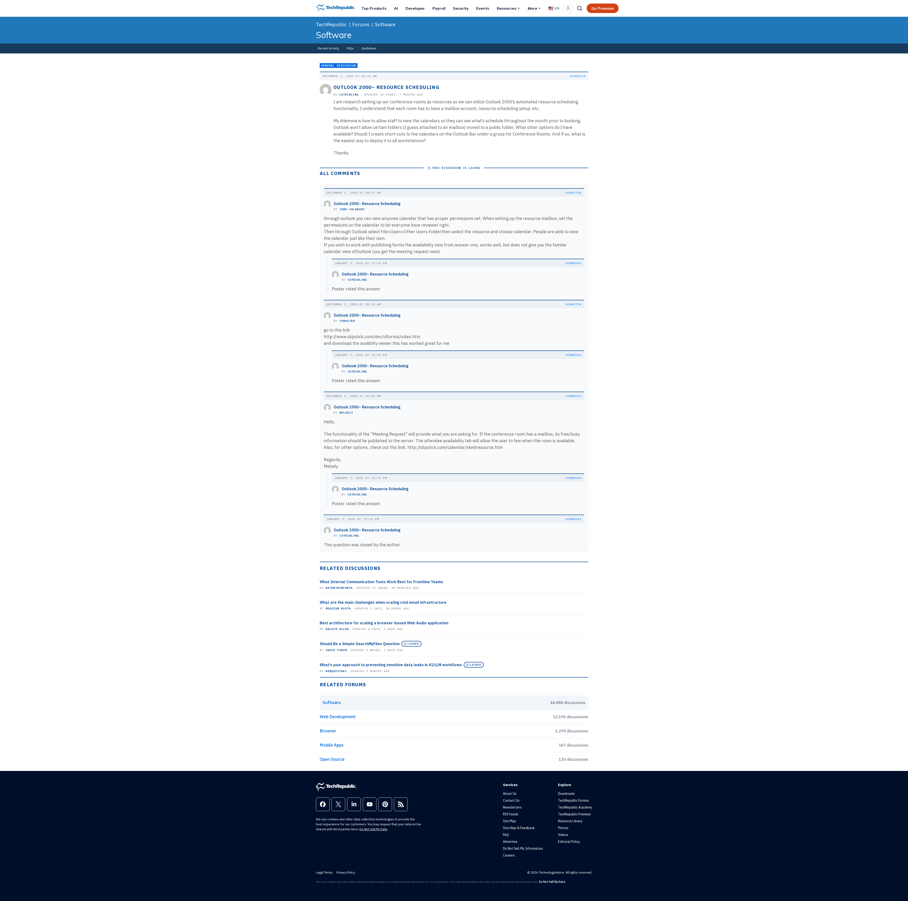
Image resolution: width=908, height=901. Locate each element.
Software (385, 24)
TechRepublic (331, 24)
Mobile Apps (332, 745)
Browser (328, 731)
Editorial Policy (569, 842)
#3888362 (573, 355)
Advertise (510, 842)
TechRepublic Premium (574, 814)
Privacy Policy (345, 872)
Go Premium (602, 8)
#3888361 (573, 519)
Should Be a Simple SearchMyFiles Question (360, 643)
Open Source (332, 759)
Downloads (566, 794)
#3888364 (573, 478)
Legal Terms (324, 872)
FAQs (350, 48)
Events (482, 8)
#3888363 (573, 263)
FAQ (506, 835)
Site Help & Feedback (519, 828)
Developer (415, 8)
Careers (509, 855)
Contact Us (511, 800)
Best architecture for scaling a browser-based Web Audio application (384, 623)
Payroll (438, 8)
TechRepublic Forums (573, 800)
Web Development (338, 716)
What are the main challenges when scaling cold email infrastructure (383, 602)
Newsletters (512, 807)
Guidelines (369, 48)
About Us (509, 794)
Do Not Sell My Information (523, 848)
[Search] (579, 8)
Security (461, 8)
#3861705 (573, 192)
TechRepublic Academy (575, 807)
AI (396, 8)
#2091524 (577, 76)
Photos (563, 828)
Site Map (509, 821)
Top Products (374, 8)
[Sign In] (568, 8)
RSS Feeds (510, 814)
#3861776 (573, 304)
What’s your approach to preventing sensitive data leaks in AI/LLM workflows (391, 664)
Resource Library (570, 821)
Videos (563, 835)
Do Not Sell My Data (373, 829)
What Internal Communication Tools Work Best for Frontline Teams (381, 581)
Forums (360, 24)
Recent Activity (328, 48)
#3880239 (573, 396)
